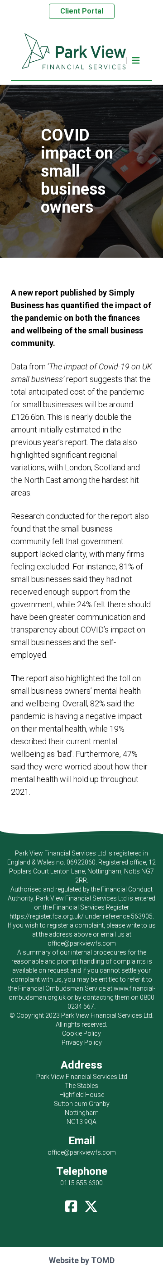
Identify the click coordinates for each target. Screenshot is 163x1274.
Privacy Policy (82, 1042)
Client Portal (81, 11)
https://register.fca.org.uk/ (47, 916)
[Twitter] (91, 1204)
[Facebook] (71, 1204)
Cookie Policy (81, 1033)
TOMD (103, 1260)
